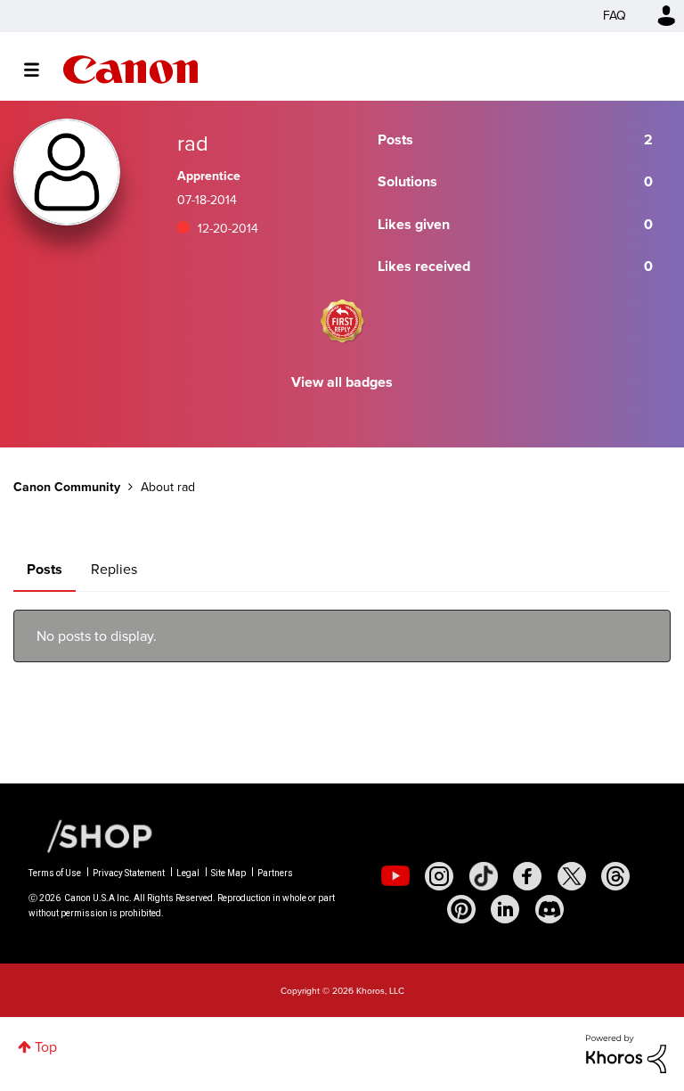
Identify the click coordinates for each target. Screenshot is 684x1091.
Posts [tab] (44, 569)
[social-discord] (549, 909)
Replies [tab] (114, 569)
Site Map (228, 873)
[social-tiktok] (483, 876)
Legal (188, 873)
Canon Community (130, 69)
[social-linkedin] (505, 909)
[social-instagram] (439, 876)
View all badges (342, 382)
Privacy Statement (129, 873)
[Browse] (40, 69)
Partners (275, 873)
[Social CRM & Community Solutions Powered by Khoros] (626, 1052)
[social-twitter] (572, 876)
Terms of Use (54, 873)
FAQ (614, 15)
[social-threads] (615, 876)
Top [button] (46, 1047)
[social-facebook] (527, 876)
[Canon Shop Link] (90, 835)
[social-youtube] (395, 876)
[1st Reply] (342, 321)
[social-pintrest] (461, 909)
